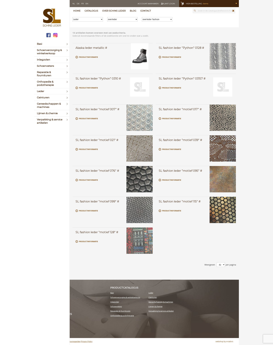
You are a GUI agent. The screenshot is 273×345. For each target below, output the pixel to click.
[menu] (52, 83)
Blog (133, 10)
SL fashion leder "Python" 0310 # (98, 78)
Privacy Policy (86, 341)
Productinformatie (88, 57)
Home (76, 10)
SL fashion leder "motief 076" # (97, 170)
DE (78, 3)
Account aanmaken (148, 3)
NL (74, 3)
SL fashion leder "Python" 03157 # (182, 78)
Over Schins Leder (114, 10)
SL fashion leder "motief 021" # (97, 140)
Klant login (169, 3)
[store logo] (52, 18)
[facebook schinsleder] (48, 35)
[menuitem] (52, 44)
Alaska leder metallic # (91, 48)
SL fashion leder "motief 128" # (97, 232)
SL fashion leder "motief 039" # (180, 140)
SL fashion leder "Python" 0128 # (181, 48)
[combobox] (214, 10)
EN (87, 3)
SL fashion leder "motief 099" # (97, 201)
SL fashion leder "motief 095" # (180, 170)
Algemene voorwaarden (70, 341)
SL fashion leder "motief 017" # (180, 109)
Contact (145, 10)
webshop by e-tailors (224, 341)
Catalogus (91, 10)
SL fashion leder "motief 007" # (97, 109)
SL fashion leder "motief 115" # (180, 201)
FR (82, 3)
